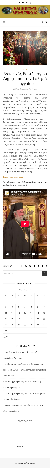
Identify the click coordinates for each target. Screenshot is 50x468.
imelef (9, 266)
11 (12, 313)
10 (6, 313)
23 (44, 318)
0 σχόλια (33, 89)
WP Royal (31, 463)
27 (25, 324)
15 (38, 313)
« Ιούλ (5, 337)
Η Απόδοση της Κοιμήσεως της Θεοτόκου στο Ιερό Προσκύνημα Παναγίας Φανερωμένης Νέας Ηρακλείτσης (24, 370)
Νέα (25, 69)
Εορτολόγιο (18, 446)
